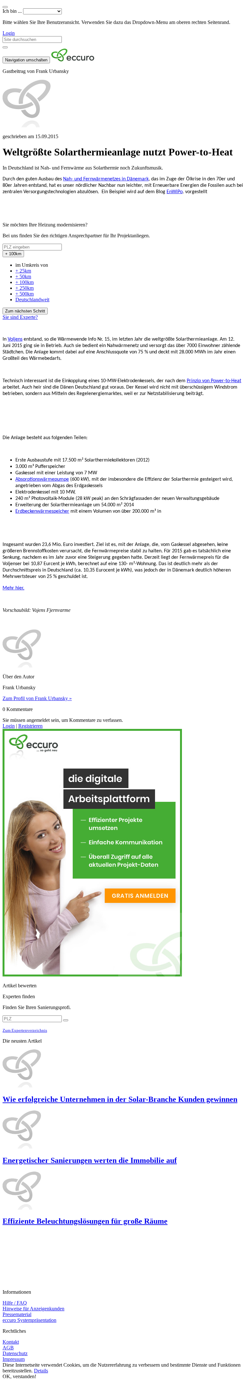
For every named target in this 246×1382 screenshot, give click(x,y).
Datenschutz (15, 1353)
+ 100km (24, 282)
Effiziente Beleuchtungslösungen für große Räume (85, 1221)
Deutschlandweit (32, 299)
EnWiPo (175, 191)
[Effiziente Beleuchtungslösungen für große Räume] (123, 1191)
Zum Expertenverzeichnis (25, 1030)
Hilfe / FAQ (15, 1303)
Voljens (15, 339)
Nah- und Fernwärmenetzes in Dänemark (106, 179)
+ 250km (24, 288)
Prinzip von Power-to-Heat (214, 380)
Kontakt (11, 1342)
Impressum (14, 1359)
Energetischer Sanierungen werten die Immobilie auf (90, 1160)
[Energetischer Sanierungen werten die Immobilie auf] (123, 1130)
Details (41, 1370)
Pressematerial (17, 1314)
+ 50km (23, 276)
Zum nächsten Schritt (25, 311)
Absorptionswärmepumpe (42, 479)
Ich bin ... (12, 11)
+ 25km (23, 270)
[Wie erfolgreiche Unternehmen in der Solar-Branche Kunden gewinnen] (123, 1069)
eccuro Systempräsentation (29, 1320)
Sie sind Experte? (20, 317)
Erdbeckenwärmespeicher (42, 511)
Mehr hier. (13, 588)
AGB (8, 1347)
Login (9, 33)
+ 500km (24, 293)
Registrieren (30, 726)
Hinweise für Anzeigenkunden (33, 1308)
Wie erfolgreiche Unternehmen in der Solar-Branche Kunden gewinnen (120, 1099)
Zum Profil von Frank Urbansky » (37, 698)
